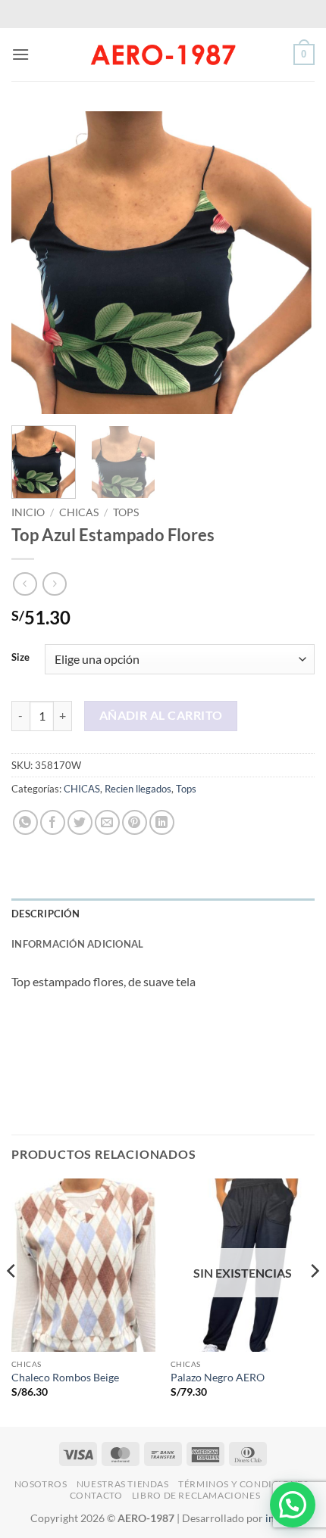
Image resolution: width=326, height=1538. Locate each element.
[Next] (289, 262)
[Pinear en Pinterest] (134, 822)
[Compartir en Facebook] (52, 822)
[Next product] (24, 584)
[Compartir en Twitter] (79, 822)
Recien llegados (138, 789)
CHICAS (79, 512)
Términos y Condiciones (243, 1484)
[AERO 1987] (163, 54)
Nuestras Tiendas (123, 1484)
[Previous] (36, 262)
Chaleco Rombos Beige (65, 1377)
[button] (20, 54)
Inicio (28, 512)
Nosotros (40, 1484)
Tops (126, 512)
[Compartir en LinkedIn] (161, 822)
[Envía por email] (107, 822)
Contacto (96, 1495)
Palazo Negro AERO (218, 1377)
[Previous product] (54, 584)
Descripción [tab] (45, 914)
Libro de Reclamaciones (196, 1495)
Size (20, 657)
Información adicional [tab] (77, 944)
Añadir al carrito (161, 715)
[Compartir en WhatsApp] (25, 822)
